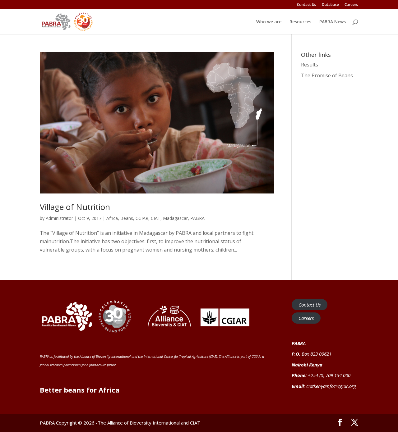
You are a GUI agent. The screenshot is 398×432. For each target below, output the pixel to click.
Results (309, 64)
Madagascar (175, 218)
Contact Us (306, 5)
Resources (300, 22)
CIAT (155, 218)
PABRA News (332, 22)
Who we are (268, 22)
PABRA (197, 218)
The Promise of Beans (327, 75)
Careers (351, 5)
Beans (126, 218)
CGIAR (142, 218)
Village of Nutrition (75, 206)
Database (330, 5)
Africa (112, 218)
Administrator (59, 218)
